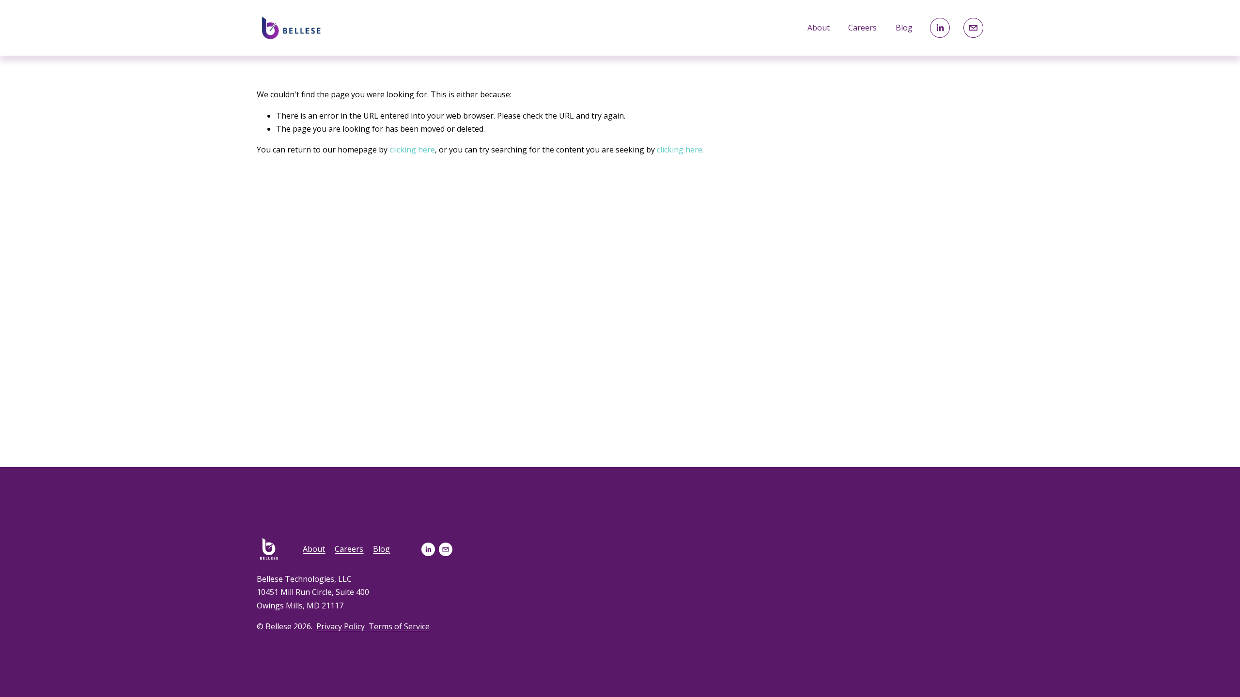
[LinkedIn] (940, 28)
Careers (862, 27)
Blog (904, 27)
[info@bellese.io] (973, 28)
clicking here (412, 149)
